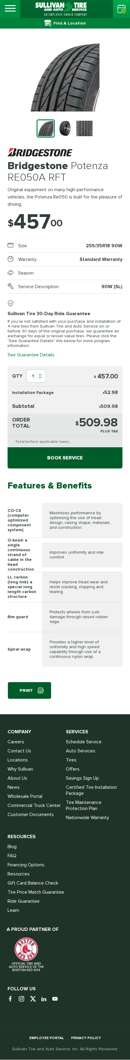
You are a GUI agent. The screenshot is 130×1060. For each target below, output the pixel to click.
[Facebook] (13, 999)
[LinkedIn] (46, 999)
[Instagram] (24, 999)
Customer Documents (31, 815)
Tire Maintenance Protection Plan (84, 805)
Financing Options (26, 865)
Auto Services (80, 751)
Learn (13, 910)
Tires (71, 760)
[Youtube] (57, 999)
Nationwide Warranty (87, 818)
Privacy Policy (86, 1038)
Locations (18, 760)
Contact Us (19, 751)
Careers (16, 742)
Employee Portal (46, 1038)
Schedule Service (84, 742)
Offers (73, 769)
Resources (19, 874)
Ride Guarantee (24, 901)
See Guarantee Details (31, 355)
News (14, 787)
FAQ (12, 856)
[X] (35, 999)
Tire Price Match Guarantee (36, 892)
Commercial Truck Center (34, 805)
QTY (17, 376)
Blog (12, 847)
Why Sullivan (20, 769)
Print (26, 690)
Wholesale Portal (25, 796)
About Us (17, 778)
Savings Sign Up (82, 778)
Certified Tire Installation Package (91, 790)
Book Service (65, 458)
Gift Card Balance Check (33, 883)
